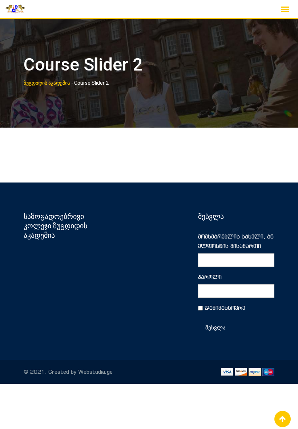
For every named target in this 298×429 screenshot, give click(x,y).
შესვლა (215, 327)
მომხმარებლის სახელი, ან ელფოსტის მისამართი (236, 241)
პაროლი (210, 276)
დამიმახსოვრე (225, 307)
